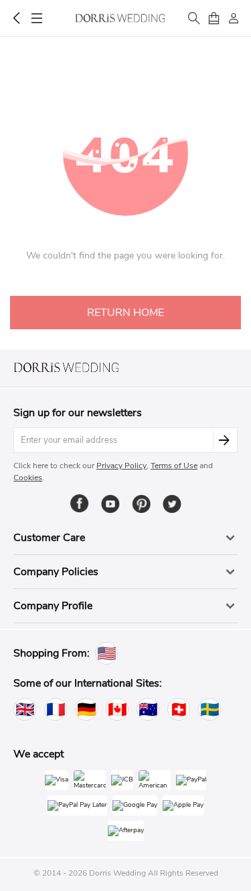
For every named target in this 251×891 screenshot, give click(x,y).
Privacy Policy (121, 465)
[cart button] (213, 18)
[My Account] (233, 18)
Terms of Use (174, 465)
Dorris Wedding (120, 18)
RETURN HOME (125, 312)
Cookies (27, 477)
